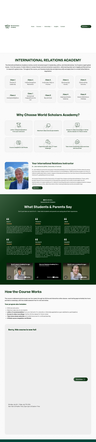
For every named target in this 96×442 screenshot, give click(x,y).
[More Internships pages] (51, 26)
